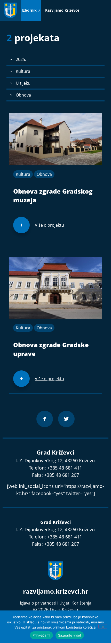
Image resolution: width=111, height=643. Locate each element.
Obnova (44, 174)
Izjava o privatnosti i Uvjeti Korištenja (55, 603)
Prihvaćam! (42, 635)
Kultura (23, 174)
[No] (102, 626)
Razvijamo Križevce (62, 10)
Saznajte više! (69, 635)
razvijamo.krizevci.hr (55, 591)
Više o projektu (49, 225)
